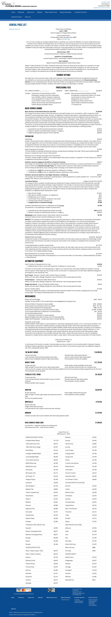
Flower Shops (92, 604)
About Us (28, 17)
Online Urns (30, 12)
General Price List (14, 29)
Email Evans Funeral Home (102, 8)
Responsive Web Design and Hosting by (18, 614)
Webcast (39, 12)
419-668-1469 (105, 2)
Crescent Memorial (79, 601)
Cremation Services (80, 12)
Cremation (77, 599)
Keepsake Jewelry (93, 601)
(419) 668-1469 (65, 39)
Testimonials (92, 602)
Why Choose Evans (93, 599)
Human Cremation (79, 602)
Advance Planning (65, 12)
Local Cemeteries (93, 605)
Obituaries (21, 12)
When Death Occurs (51, 12)
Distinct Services (16, 17)
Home (13, 12)
